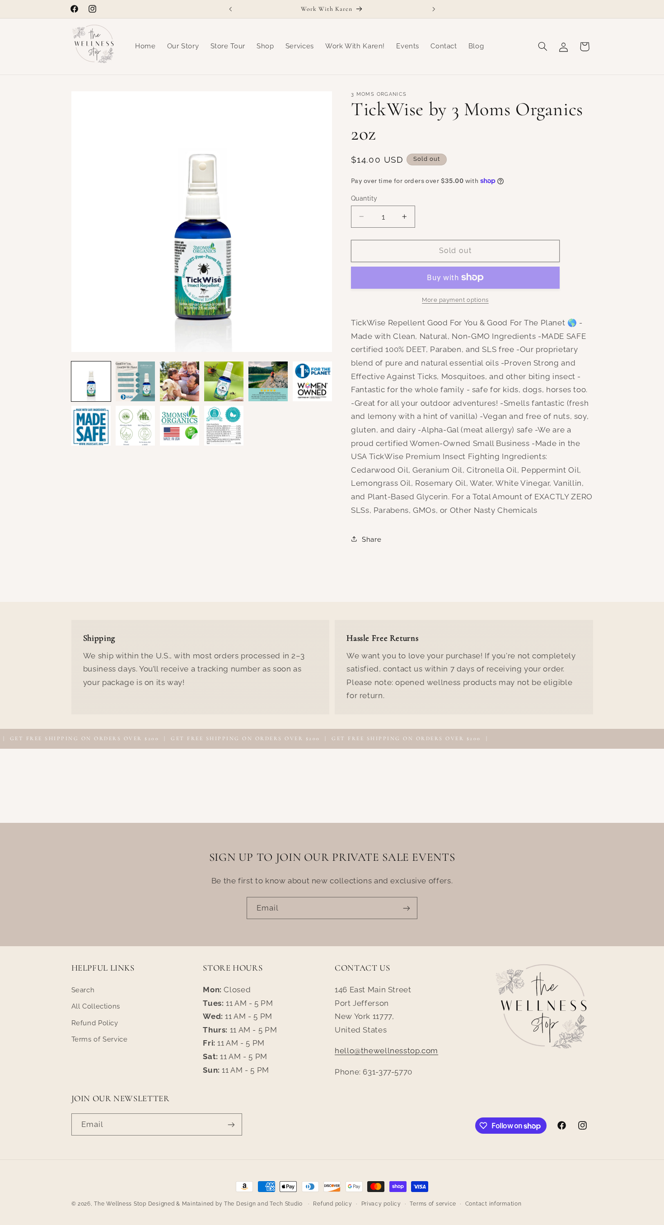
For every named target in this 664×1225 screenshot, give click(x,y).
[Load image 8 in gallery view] (135, 426)
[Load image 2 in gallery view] (135, 381)
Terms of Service (99, 1039)
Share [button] (371, 539)
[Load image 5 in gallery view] (268, 381)
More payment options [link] (455, 299)
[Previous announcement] (230, 9)
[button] (542, 46)
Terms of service (433, 1204)
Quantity (364, 198)
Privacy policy (381, 1204)
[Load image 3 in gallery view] (180, 381)
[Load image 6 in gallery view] (312, 381)
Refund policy (332, 1204)
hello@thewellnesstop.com (386, 1050)
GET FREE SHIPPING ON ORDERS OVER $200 (221, 738)
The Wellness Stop (120, 1204)
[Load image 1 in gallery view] (91, 381)
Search (83, 990)
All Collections (95, 1006)
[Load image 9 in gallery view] (180, 426)
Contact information (493, 1204)
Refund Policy (94, 1023)
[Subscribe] (406, 908)
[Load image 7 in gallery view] (91, 426)
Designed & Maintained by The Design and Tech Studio (226, 1204)
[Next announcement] (434, 9)
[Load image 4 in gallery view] (224, 381)
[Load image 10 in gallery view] (224, 426)
